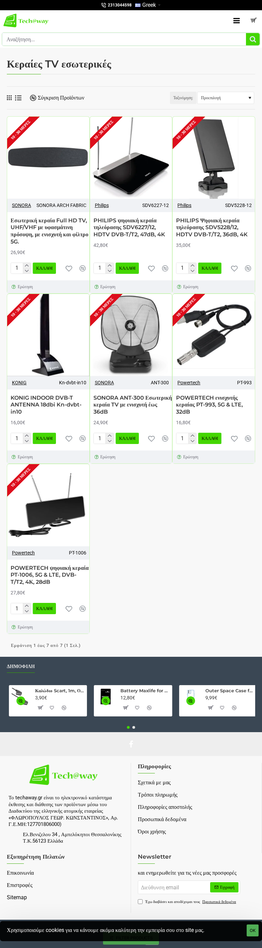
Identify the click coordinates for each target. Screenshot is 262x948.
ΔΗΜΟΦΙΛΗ (21, 666)
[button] (69, 268)
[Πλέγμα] (9, 97)
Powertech (188, 382)
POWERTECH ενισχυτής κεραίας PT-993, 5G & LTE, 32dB (209, 405)
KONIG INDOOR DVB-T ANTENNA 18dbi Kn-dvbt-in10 (46, 405)
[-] (27, 271)
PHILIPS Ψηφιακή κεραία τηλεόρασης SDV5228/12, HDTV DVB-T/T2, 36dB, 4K (212, 227)
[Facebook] (131, 744)
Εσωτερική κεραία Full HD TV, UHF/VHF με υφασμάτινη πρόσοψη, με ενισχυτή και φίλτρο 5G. (49, 231)
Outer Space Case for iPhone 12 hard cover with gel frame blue (229, 690)
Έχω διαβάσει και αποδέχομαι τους (190, 902)
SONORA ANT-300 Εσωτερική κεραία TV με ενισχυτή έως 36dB (132, 405)
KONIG (19, 382)
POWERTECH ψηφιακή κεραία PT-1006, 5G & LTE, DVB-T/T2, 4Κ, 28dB (50, 575)
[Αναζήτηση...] (253, 39)
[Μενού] (236, 20)
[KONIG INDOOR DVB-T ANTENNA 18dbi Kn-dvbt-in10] (48, 335)
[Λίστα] (18, 98)
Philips (102, 205)
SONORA (21, 205)
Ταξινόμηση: (183, 97)
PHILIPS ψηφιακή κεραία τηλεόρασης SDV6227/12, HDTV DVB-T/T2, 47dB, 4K (129, 227)
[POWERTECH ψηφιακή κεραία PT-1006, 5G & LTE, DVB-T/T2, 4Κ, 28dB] (48, 505)
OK (253, 930)
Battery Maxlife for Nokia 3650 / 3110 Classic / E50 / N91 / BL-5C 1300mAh (145, 690)
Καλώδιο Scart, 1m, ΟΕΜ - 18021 (59, 690)
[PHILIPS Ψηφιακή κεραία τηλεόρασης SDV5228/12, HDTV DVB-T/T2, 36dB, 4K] (214, 158)
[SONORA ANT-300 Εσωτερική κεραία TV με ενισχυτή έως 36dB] (131, 335)
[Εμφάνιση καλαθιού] (253, 20)
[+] (27, 265)
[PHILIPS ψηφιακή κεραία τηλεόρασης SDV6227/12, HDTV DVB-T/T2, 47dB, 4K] (131, 158)
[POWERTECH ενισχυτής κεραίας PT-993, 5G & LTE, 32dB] (214, 335)
